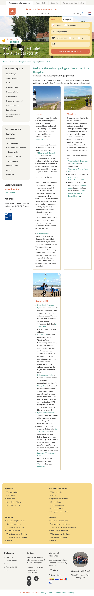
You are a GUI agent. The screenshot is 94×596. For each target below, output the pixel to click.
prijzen (51, 593)
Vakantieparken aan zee (15, 527)
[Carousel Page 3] (44, 107)
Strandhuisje (11, 74)
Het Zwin (71, 172)
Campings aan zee (13, 531)
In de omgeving (12, 143)
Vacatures (10, 175)
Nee (74, 38)
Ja (82, 38)
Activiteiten (10, 138)
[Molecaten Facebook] (29, 578)
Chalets (53, 495)
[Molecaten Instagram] (36, 578)
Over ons (9, 557)
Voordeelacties (12, 492)
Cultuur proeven (14, 156)
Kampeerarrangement (14, 101)
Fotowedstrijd (11, 567)
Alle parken (30, 14)
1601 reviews (10, 192)
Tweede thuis (41, 3)
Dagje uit (54, 3)
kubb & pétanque (43, 456)
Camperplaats (11, 96)
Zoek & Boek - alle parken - (69, 51)
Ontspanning (13, 161)
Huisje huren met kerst (59, 531)
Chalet (8, 83)
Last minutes (53, 14)
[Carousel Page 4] (77, 107)
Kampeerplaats (12, 92)
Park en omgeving (13, 129)
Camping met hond (13, 524)
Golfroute (74, 164)
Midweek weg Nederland (15, 521)
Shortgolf (40, 386)
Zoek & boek (41, 14)
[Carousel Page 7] (53, 107)
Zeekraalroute (82, 161)
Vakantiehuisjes (56, 492)
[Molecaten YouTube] (29, 583)
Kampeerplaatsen (57, 505)
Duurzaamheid (11, 560)
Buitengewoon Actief (45, 375)
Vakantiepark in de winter (60, 534)
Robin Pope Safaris (13, 502)
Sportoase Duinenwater (46, 413)
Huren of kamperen (14, 68)
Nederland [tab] (55, 19)
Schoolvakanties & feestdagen (71, 14)
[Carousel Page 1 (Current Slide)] (40, 107)
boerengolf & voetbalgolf (46, 453)
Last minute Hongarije (58, 537)
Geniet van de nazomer (59, 521)
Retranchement (74, 180)
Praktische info (12, 166)
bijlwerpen (41, 466)
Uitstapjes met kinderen (17, 147)
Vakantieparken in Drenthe (16, 534)
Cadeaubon (10, 495)
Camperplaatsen (56, 508)
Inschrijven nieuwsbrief (32, 571)
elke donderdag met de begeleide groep (76, 193)
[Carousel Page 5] (49, 107)
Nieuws (9, 564)
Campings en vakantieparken (19, 3)
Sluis (84, 180)
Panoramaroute (43, 234)
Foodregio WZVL (42, 139)
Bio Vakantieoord (13, 505)
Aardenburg (72, 177)
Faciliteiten (10, 134)
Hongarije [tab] (67, 19)
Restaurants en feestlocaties (73, 3)
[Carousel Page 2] (42, 107)
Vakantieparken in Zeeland (16, 537)
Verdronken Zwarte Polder (78, 169)
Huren (58, 25)
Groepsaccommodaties (59, 512)
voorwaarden (61, 593)
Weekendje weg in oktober (60, 524)
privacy (43, 593)
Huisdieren (10, 499)
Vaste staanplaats (12, 105)
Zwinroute (41, 180)
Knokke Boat (42, 335)
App (7, 570)
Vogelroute (72, 161)
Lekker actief (13, 152)
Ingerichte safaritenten (59, 499)
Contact (9, 170)
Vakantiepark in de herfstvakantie (63, 527)
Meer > (9, 540)
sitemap (71, 593)
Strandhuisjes (55, 502)
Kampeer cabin (12, 87)
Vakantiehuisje (11, 78)
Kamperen (71, 25)
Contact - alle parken (36, 567)
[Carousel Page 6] (51, 107)
